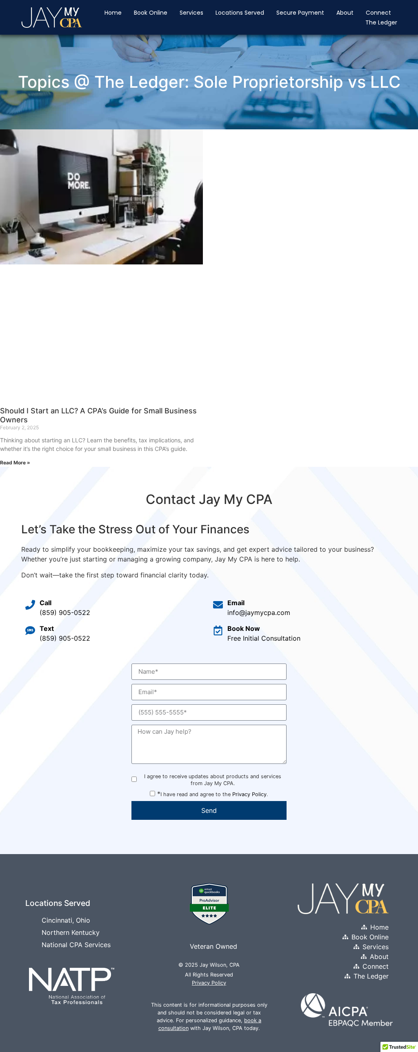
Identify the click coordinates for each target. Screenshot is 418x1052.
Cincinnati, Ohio (66, 920)
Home (113, 13)
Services (191, 13)
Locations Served (240, 13)
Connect (378, 13)
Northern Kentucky (71, 932)
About (345, 13)
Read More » (15, 462)
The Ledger (381, 22)
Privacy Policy (249, 794)
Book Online (150, 13)
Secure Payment (300, 13)
